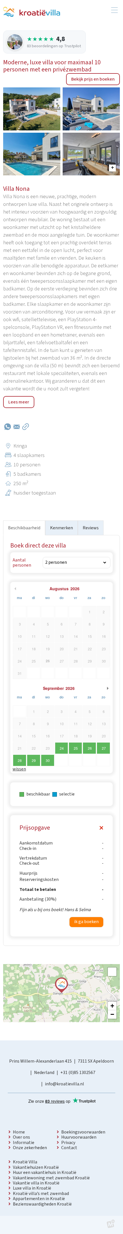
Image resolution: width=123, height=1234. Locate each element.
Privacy (68, 1142)
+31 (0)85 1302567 (77, 1072)
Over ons (21, 1137)
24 (62, 748)
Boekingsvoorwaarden (83, 1132)
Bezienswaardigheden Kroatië (42, 1204)
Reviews (91, 528)
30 (48, 760)
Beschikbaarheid (24, 528)
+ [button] (112, 1005)
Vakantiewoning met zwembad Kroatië (51, 1177)
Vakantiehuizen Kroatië (36, 1167)
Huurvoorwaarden (78, 1137)
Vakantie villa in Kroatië (36, 1183)
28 (20, 760)
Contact (69, 1147)
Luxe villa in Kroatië (32, 1188)
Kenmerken (61, 528)
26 (90, 748)
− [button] (112, 1014)
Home (19, 1132)
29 (34, 760)
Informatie (23, 1142)
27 (104, 748)
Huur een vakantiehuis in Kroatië (44, 1172)
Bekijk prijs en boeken (93, 79)
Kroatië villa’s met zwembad (41, 1193)
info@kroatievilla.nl (64, 1084)
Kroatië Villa (25, 1162)
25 (76, 748)
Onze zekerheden (30, 1147)
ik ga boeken (86, 922)
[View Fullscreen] (112, 971)
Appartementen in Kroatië (39, 1198)
